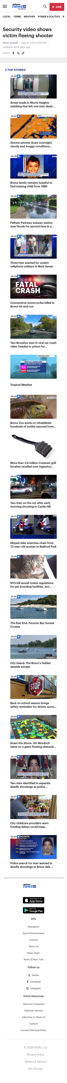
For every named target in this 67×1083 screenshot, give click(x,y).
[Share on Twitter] (18, 53)
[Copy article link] (23, 53)
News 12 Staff (10, 43)
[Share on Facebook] (13, 53)
